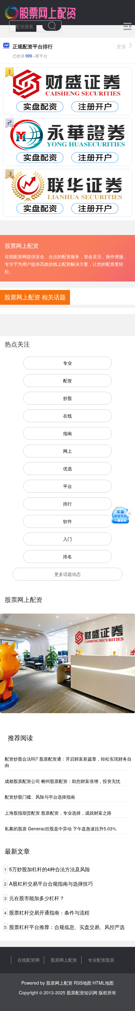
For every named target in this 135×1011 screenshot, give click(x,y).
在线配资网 (29, 960)
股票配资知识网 (82, 992)
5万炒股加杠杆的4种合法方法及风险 (49, 869)
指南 (67, 433)
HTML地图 (103, 983)
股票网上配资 (64, 960)
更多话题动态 (67, 574)
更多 (121, 46)
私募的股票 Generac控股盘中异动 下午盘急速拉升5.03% (60, 828)
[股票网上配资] (40, 12)
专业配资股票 (101, 960)
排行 (67, 503)
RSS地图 (82, 983)
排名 (67, 556)
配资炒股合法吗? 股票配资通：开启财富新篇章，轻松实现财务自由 (68, 762)
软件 (67, 521)
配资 (67, 380)
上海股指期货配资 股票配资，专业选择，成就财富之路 (58, 813)
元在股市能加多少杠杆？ (36, 898)
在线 (67, 416)
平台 (67, 486)
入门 (67, 539)
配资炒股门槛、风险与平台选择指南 (40, 797)
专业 (67, 363)
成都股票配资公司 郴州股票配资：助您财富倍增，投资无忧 (62, 781)
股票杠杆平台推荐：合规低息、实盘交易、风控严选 (67, 927)
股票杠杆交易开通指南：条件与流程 (49, 912)
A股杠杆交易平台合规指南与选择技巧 (51, 883)
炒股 (67, 398)
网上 (67, 451)
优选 (67, 468)
